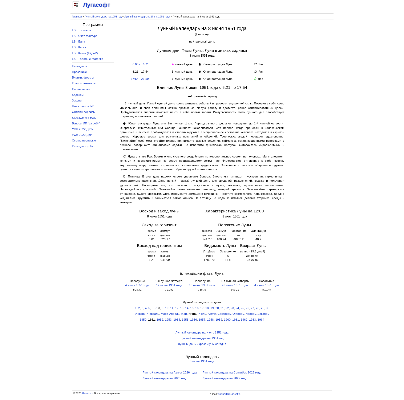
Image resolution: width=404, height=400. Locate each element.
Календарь (79, 66)
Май (184, 313)
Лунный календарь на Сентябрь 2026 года (232, 372)
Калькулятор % (82, 146)
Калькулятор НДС (84, 117)
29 (262, 308)
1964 (261, 319)
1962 (244, 319)
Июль (202, 313)
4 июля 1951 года (266, 285)
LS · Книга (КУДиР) (85, 53)
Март (164, 313)
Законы (77, 100)
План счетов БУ (83, 106)
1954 (176, 319)
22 (227, 308)
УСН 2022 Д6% (82, 129)
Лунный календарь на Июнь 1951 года (147, 16)
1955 (185, 319)
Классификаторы (84, 83)
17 (202, 308)
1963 (252, 319)
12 (176, 308)
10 (167, 308)
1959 (218, 319)
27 (252, 308)
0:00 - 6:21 (140, 64)
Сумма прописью (84, 140)
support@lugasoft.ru (229, 394)
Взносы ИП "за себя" (86, 123)
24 (237, 308)
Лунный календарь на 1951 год (103, 16)
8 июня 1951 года (202, 361)
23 (232, 308)
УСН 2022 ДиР (82, 134)
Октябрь (238, 313)
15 (192, 308)
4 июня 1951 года (137, 285)
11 (171, 308)
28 (257, 308)
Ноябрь (251, 313)
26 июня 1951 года (235, 285)
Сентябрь (224, 313)
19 (212, 308)
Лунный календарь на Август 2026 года (170, 372)
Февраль (153, 313)
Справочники (81, 89)
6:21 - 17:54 (140, 71)
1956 (193, 319)
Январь (140, 313)
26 (247, 308)
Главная (77, 16)
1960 (227, 319)
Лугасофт (87, 393)
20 (217, 308)
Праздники (79, 71)
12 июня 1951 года (169, 285)
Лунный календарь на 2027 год (224, 378)
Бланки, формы (83, 77)
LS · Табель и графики (87, 58)
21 (222, 308)
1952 (160, 319)
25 (242, 308)
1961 (235, 319)
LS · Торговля (81, 30)
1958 (210, 319)
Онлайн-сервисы (83, 111)
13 (181, 308)
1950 (143, 319)
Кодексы (78, 94)
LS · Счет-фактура (84, 35)
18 (207, 308)
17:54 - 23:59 (140, 78)
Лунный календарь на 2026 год (164, 378)
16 (197, 308)
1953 (168, 319)
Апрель (174, 313)
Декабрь (263, 313)
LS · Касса (79, 47)
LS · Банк (78, 41)
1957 (202, 319)
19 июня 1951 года (202, 285)
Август (212, 313)
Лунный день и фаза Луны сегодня (202, 343)
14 (187, 308)
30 (267, 308)
